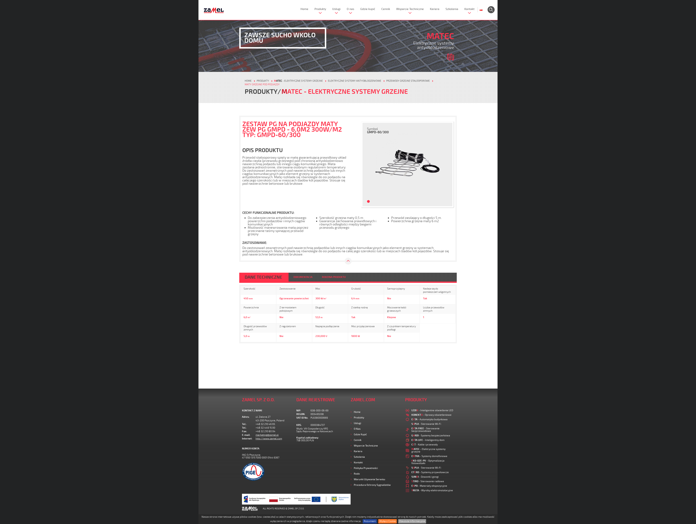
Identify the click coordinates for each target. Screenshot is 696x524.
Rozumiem (370, 521)
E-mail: (246, 435)
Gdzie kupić (367, 9)
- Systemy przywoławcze (430, 472)
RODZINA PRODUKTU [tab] (334, 277)
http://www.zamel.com (269, 438)
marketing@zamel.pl (267, 435)
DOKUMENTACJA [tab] (302, 277)
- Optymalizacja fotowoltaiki (427, 462)
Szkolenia (452, 9)
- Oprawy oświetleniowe (431, 414)
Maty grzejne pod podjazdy (262, 84)
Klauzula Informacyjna (412, 521)
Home (304, 9)
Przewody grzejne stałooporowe (408, 80)
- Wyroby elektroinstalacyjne (432, 490)
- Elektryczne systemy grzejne (298, 80)
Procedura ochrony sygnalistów (372, 485)
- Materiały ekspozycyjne (429, 485)
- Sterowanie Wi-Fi (426, 424)
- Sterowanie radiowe (427, 481)
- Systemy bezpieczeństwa (430, 435)
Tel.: (244, 424)
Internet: (247, 438)
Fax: (244, 431)
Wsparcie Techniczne (410, 9)
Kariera (434, 9)
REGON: (300, 414)
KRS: (299, 425)
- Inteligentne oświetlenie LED (432, 410)
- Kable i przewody (424, 444)
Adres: (246, 417)
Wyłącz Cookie (387, 521)
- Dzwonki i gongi (425, 476)
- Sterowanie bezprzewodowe (425, 430)
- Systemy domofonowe (429, 456)
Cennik (385, 9)
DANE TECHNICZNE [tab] (263, 277)
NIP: (298, 410)
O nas (350, 9)
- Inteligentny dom (427, 440)
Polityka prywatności (366, 468)
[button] (367, 164)
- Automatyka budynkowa (429, 419)
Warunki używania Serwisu (369, 479)
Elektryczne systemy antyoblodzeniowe (354, 80)
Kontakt (469, 9)
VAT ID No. (302, 417)
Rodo (357, 473)
